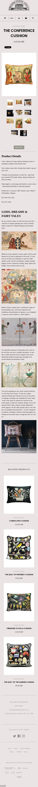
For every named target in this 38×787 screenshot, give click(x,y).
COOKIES (19, 752)
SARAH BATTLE (19, 517)
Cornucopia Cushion (19, 521)
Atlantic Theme (9, 762)
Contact (16, 748)
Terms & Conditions (25, 748)
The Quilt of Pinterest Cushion (19, 574)
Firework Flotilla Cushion (19, 628)
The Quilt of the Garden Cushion (19, 682)
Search (9, 748)
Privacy (26, 752)
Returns (12, 752)
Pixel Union (18, 762)
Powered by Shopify (27, 762)
